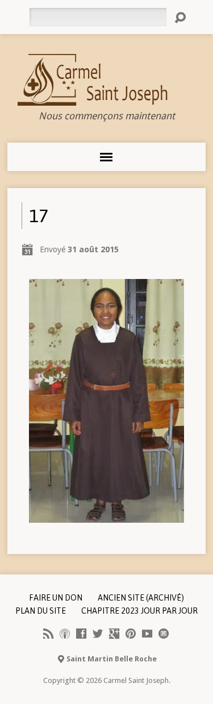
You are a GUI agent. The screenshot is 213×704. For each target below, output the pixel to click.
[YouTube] (147, 633)
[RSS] (48, 633)
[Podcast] (65, 633)
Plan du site (40, 610)
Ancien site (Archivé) (141, 597)
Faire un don (55, 597)
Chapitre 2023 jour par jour (139, 610)
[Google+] (114, 633)
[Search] (180, 17)
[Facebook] (81, 633)
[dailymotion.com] (163, 633)
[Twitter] (98, 633)
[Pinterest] (131, 633)
